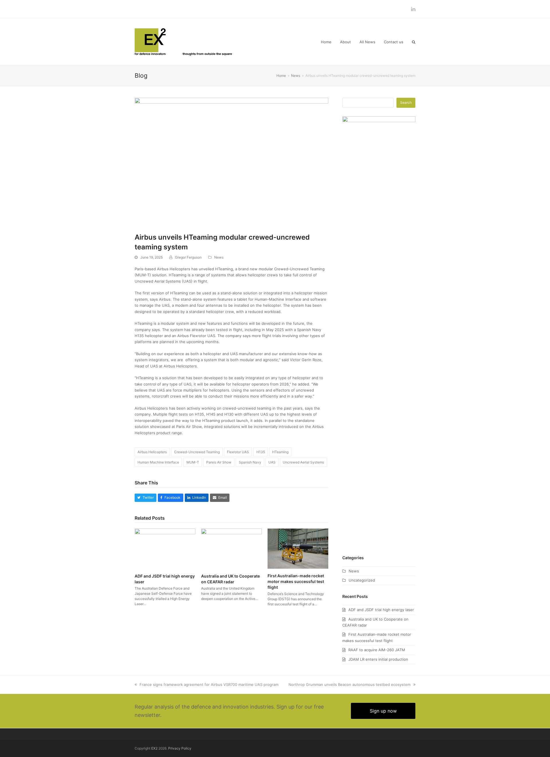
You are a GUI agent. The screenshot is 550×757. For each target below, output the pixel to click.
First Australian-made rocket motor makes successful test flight (296, 581)
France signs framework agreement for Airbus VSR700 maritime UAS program (209, 684)
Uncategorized (362, 580)
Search (406, 102)
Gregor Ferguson (188, 257)
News (218, 257)
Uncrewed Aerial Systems (303, 462)
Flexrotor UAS (238, 452)
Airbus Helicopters (152, 452)
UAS (272, 462)
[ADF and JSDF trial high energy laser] (165, 548)
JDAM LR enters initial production (378, 659)
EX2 (154, 748)
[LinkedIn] (413, 9)
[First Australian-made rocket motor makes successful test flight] (298, 548)
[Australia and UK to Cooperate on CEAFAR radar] (231, 548)
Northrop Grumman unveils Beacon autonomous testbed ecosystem (349, 684)
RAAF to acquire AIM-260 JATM (376, 650)
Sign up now (383, 711)
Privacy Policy (179, 748)
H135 (260, 452)
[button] (414, 42)
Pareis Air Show (218, 462)
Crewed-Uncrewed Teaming (197, 452)
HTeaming (280, 452)
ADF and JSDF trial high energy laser (381, 609)
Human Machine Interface (158, 462)
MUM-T (192, 462)
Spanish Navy (250, 462)
